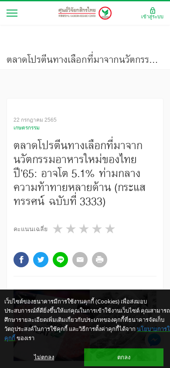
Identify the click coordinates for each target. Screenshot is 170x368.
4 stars (97, 229)
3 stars (84, 229)
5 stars (110, 229)
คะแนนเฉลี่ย (31, 228)
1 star (58, 229)
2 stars (71, 229)
